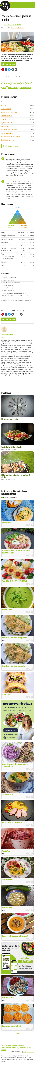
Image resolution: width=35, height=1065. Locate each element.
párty (24, 83)
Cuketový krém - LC (8, 907)
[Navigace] (33, 5)
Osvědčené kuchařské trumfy (18, 28)
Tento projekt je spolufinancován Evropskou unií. (14, 1045)
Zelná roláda (6, 694)
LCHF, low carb (6, 83)
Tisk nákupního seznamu (10, 146)
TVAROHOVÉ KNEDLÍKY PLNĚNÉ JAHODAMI (14, 581)
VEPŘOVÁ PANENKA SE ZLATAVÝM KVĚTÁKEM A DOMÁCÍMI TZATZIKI (16, 552)
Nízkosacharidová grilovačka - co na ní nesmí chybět (15, 476)
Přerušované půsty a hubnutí (10, 419)
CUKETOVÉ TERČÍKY (8, 998)
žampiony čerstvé (7, 119)
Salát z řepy (6, 851)
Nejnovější (5, 497)
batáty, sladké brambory (9, 112)
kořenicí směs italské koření (10, 137)
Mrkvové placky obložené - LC (11, 1026)
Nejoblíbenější (14, 497)
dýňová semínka (6, 123)
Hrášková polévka (7, 609)
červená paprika (6, 116)
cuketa (3, 105)
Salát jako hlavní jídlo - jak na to (11, 447)
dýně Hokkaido (6, 109)
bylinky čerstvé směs (8, 140)
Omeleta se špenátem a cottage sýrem (14, 638)
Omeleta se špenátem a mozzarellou (13, 666)
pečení (29, 83)
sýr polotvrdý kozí (7, 133)
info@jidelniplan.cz (28, 1052)
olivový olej (5, 126)
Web (2, 337)
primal (4, 87)
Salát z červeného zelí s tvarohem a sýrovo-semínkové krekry (16, 765)
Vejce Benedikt (7, 522)
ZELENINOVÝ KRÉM (7, 794)
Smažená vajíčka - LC (8, 879)
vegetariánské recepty (25, 87)
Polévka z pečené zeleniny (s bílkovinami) (15, 936)
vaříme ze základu (12, 87)
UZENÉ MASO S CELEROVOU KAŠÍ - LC (13, 823)
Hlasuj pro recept (8, 64)
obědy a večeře (16, 83)
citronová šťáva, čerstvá (9, 130)
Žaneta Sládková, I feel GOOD (12, 25)
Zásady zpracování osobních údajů (10, 1048)
